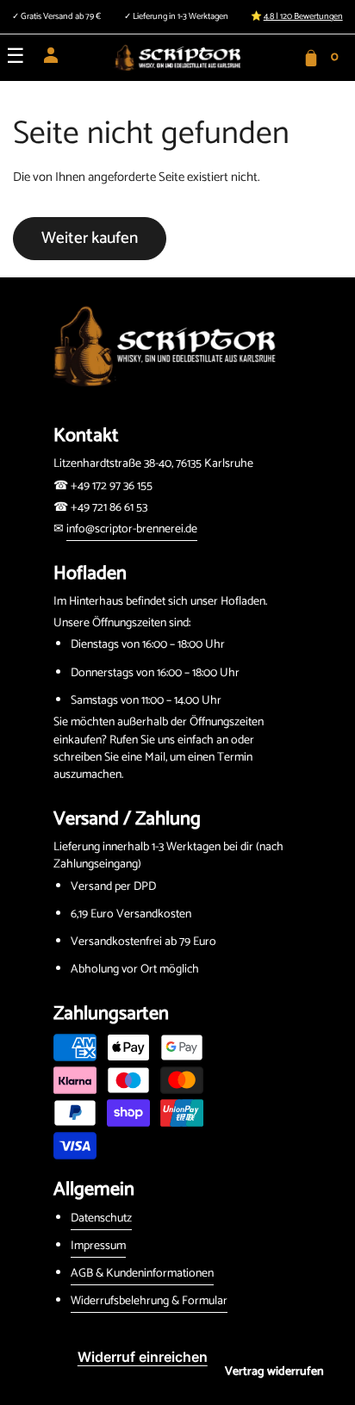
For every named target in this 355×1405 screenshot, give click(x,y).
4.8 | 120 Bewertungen (303, 16)
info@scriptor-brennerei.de (131, 529)
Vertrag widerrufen (274, 1372)
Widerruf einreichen (143, 1356)
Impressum (98, 1246)
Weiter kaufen (89, 238)
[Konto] (50, 61)
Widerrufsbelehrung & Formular (149, 1301)
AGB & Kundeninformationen (142, 1274)
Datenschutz (101, 1218)
